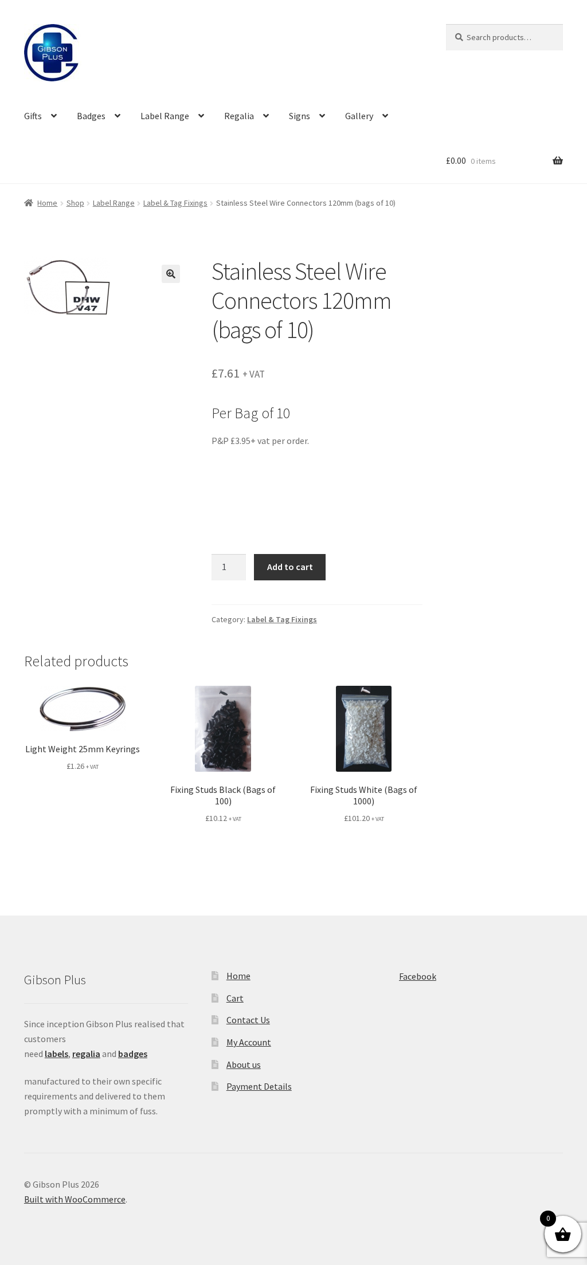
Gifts (33, 115)
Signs (299, 115)
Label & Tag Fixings (175, 203)
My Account (248, 1042)
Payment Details (259, 1086)
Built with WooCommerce (75, 1199)
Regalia (239, 115)
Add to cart (290, 566)
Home (47, 203)
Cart (235, 998)
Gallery (359, 115)
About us (243, 1064)
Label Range (164, 115)
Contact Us (248, 1020)
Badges (91, 115)
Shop (75, 203)
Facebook (417, 976)
